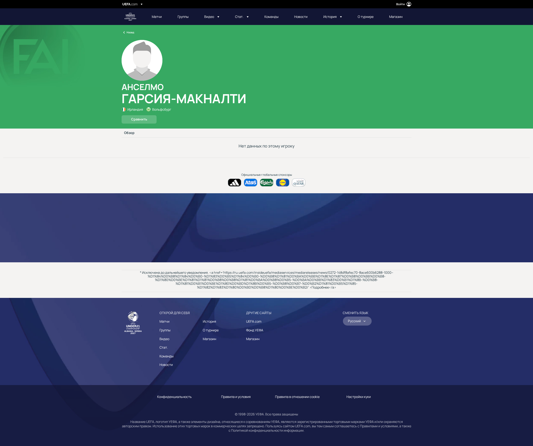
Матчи (164, 321)
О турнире (211, 330)
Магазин (209, 339)
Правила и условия (236, 396)
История (209, 321)
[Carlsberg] (266, 182)
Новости (166, 364)
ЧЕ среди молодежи (130, 17)
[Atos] (250, 182)
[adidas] (234, 182)
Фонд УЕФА (254, 330)
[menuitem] (159, 17)
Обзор (129, 133)
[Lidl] (282, 182)
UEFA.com (254, 321)
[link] (156, 17)
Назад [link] (130, 32)
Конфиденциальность (174, 396)
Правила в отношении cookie (297, 396)
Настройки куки (358, 396)
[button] (212, 17)
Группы (165, 330)
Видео (164, 339)
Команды (166, 356)
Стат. (163, 347)
